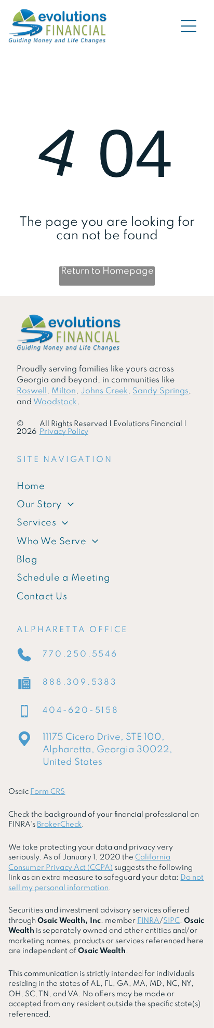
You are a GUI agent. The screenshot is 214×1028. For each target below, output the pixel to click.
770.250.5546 (80, 654)
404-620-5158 (81, 710)
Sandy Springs (160, 391)
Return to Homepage (107, 271)
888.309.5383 (80, 682)
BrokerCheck (59, 824)
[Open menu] (188, 26)
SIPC (171, 920)
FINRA (148, 920)
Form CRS (47, 791)
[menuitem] (107, 486)
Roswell (32, 391)
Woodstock (55, 402)
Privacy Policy (63, 431)
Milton (63, 391)
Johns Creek (104, 391)
